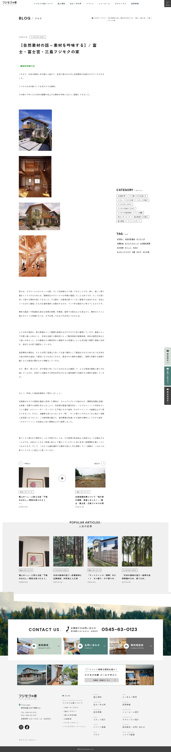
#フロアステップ (132, 243)
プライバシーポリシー (28, 740)
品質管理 (68, 719)
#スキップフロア (124, 252)
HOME (96, 18)
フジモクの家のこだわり (126, 208)
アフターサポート (71, 723)
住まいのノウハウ (124, 217)
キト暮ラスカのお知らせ (137, 196)
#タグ (139, 252)
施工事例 (121, 221)
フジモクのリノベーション (75, 726)
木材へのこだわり (71, 707)
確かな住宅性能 (70, 715)
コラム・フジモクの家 (125, 200)
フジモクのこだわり (125, 204)
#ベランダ (141, 239)
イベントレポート (134, 221)
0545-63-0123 (119, 629)
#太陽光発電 (145, 243)
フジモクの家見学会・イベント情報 (130, 213)
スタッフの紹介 (142, 200)
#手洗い (120, 239)
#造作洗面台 (130, 239)
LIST (62, 478)
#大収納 (120, 247)
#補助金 (120, 243)
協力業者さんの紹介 (141, 217)
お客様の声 (122, 196)
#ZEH (135, 247)
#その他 (146, 252)
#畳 (133, 252)
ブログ (103, 18)
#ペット (128, 247)
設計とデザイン (70, 711)
